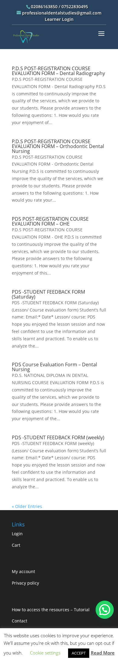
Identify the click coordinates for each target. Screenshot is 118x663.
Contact (19, 621)
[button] (105, 610)
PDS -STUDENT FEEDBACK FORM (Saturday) (48, 294)
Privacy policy (25, 583)
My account (23, 571)
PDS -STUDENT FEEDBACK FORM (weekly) (58, 437)
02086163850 (44, 6)
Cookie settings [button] (45, 653)
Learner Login (59, 19)
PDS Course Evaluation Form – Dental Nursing (54, 367)
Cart (16, 545)
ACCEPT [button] (79, 653)
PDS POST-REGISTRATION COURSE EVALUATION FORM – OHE (50, 221)
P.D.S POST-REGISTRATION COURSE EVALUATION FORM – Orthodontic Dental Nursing (58, 146)
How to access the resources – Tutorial (51, 609)
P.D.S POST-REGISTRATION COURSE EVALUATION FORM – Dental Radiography (58, 71)
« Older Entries (27, 506)
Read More (103, 653)
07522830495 (74, 6)
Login (17, 533)
